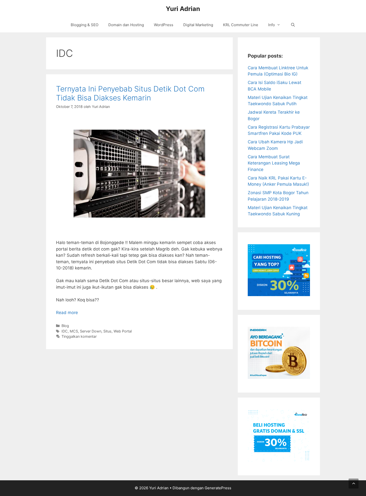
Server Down (90, 331)
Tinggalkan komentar (79, 336)
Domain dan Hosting (126, 24)
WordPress (163, 24)
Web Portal (123, 331)
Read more (67, 312)
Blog (65, 326)
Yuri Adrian (183, 8)
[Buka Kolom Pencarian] (292, 24)
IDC (64, 331)
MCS (74, 331)
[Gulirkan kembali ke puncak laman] (354, 484)
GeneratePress (218, 488)
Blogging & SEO (84, 24)
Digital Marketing (198, 24)
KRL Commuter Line (240, 24)
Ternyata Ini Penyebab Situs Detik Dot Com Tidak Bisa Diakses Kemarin (130, 93)
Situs (107, 331)
